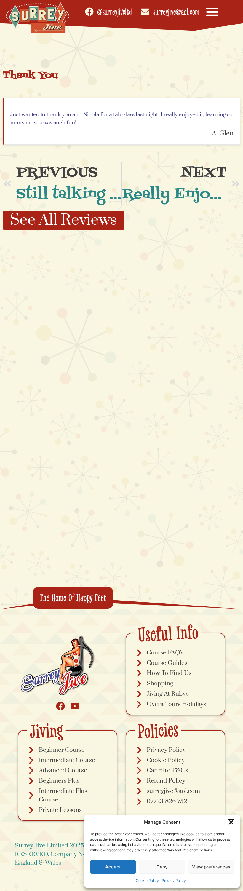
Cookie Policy (147, 880)
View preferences (211, 867)
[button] (231, 822)
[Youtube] (75, 706)
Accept (113, 867)
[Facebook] (60, 706)
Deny (162, 867)
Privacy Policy (174, 880)
